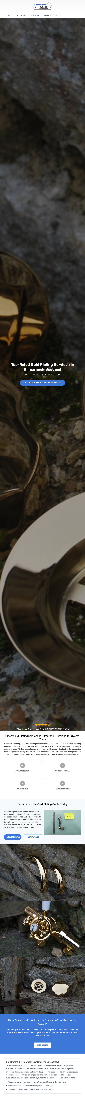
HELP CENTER (42, 1045)
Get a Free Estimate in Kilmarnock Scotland (42, 383)
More (57, 15)
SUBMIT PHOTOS (13, 837)
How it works (20, 15)
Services (47, 15)
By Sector (35, 15)
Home (8, 15)
